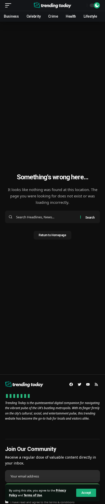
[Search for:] (46, 217)
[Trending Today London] (53, 5)
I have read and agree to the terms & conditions (42, 502)
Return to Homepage (52, 235)
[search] (82, 5)
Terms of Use (33, 495)
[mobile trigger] (9, 5)
